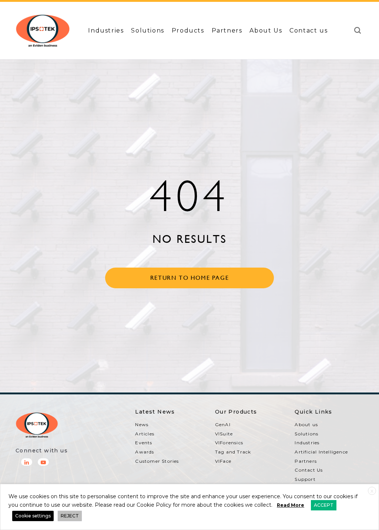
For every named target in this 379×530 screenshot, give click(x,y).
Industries (106, 30)
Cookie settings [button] (33, 516)
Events (143, 442)
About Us (265, 30)
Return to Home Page (189, 277)
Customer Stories (157, 461)
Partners (227, 30)
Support (305, 479)
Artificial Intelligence (321, 452)
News (141, 424)
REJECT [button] (70, 516)
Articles (144, 433)
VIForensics (229, 442)
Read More (290, 505)
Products (188, 30)
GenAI (223, 424)
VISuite (224, 433)
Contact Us (309, 470)
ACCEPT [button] (323, 505)
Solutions (147, 30)
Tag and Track (233, 452)
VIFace (223, 461)
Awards (144, 452)
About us (306, 424)
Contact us (308, 30)
